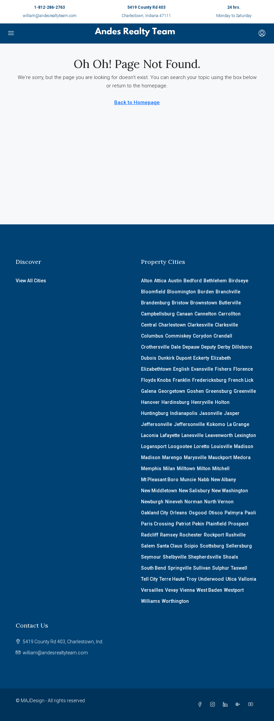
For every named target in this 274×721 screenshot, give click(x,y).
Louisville (221, 446)
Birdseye (238, 280)
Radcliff (149, 534)
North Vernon (219, 501)
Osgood (198, 512)
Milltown (186, 468)
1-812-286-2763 (49, 7)
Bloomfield (153, 291)
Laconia (149, 435)
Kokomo (216, 424)
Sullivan (202, 568)
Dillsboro (242, 347)
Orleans (178, 512)
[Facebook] (201, 704)
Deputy (208, 347)
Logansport (153, 446)
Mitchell (221, 468)
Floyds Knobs (156, 380)
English (181, 369)
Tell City (149, 579)
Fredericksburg (209, 380)
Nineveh (174, 501)
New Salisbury (194, 490)
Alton (146, 280)
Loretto (202, 446)
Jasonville (210, 413)
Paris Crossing (157, 523)
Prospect (238, 523)
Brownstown (203, 302)
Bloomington (181, 291)
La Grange (238, 424)
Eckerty (201, 358)
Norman (193, 501)
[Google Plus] (239, 704)
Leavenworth (219, 435)
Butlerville (230, 302)
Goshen (195, 391)
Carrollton (229, 313)
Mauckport (220, 457)
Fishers (223, 369)
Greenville (245, 391)
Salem (148, 546)
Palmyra (234, 512)
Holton (222, 402)
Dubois (148, 358)
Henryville (202, 402)
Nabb (203, 479)
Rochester (190, 534)
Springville (179, 568)
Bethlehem (215, 280)
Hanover (150, 402)
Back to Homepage (137, 102)
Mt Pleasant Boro (159, 479)
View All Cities (31, 280)
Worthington (175, 601)
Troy (191, 579)
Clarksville (226, 325)
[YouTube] (252, 704)
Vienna (187, 590)
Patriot (183, 523)
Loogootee (180, 446)
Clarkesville (200, 325)
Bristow (180, 302)
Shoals (230, 557)
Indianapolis (183, 413)
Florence (243, 369)
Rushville (236, 534)
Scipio (191, 546)
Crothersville (155, 347)
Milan (169, 468)
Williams (150, 601)
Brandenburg (155, 302)
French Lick (240, 380)
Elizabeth (221, 358)
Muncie (188, 479)
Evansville (202, 369)
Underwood (211, 579)
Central (149, 325)
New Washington (230, 490)
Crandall (223, 336)
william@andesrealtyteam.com (50, 15)
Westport (234, 590)
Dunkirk (166, 358)
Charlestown (172, 325)
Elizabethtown (156, 369)
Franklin (181, 380)
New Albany (223, 479)
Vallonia (247, 579)
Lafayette (170, 435)
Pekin (198, 523)
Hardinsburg (175, 402)
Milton (204, 468)
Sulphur (220, 568)
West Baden (209, 590)
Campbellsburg (158, 313)
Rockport (214, 534)
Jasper (232, 413)
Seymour (151, 557)
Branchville (228, 291)
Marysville (195, 457)
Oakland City (154, 512)
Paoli (250, 512)
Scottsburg (212, 546)
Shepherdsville (204, 557)
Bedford (192, 280)
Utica (231, 579)
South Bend (153, 568)
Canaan (184, 313)
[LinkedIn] (226, 704)
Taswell (239, 568)
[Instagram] (214, 704)
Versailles (152, 590)
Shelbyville (174, 557)
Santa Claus (169, 546)
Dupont (183, 358)
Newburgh (152, 501)
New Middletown (159, 490)
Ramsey (169, 534)
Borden (205, 291)
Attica (160, 280)
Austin (175, 280)
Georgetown (171, 391)
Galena (148, 391)
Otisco (216, 512)
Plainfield (216, 523)
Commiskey (178, 336)
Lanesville (192, 435)
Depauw (190, 347)
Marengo (172, 457)
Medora (242, 457)
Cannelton (205, 313)
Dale (176, 347)
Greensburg (219, 391)
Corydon (202, 336)
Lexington (245, 435)
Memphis (151, 468)
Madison (243, 446)
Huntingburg (154, 413)
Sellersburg (239, 546)
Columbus (152, 336)
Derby (224, 347)
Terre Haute (172, 579)
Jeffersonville (156, 424)
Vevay (171, 590)
